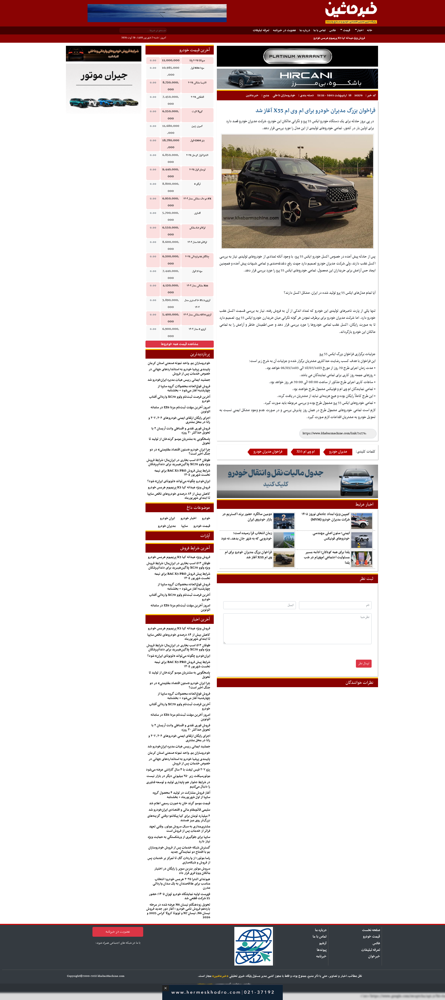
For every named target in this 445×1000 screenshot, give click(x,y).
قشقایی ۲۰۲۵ (197, 97)
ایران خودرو (167, 518)
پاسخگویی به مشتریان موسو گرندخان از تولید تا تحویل (179, 441)
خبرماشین (252, 95)
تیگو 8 (197, 184)
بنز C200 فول (197, 140)
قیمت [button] (346, 30)
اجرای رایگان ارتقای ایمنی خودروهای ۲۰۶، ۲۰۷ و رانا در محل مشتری (179, 420)
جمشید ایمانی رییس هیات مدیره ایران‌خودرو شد (179, 380)
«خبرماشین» (220, 976)
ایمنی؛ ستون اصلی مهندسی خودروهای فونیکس (331, 536)
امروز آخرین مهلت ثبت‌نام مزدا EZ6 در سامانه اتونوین (180, 410)
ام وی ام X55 (306, 452)
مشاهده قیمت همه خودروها (179, 344)
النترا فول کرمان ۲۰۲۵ (197, 155)
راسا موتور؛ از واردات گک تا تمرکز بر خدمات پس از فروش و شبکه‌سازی (179, 860)
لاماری (197, 213)
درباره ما (304, 30)
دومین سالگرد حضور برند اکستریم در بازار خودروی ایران (247, 517)
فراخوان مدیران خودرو (267, 452)
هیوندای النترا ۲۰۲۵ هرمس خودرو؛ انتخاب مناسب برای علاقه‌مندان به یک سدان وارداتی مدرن (181, 884)
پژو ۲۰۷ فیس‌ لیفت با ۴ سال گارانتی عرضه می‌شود (178, 770)
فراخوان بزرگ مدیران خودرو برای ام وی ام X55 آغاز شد (248, 555)
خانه (368, 30)
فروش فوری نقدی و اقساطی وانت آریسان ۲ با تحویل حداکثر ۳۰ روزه (180, 431)
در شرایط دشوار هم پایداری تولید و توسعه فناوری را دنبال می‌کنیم (178, 785)
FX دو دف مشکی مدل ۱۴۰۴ (197, 199)
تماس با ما (319, 30)
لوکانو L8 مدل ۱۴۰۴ (197, 242)
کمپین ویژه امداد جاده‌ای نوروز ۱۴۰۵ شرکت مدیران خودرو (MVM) (326, 517)
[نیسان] (297, 56)
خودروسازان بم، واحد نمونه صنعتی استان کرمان (179, 363)
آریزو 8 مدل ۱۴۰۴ (197, 329)
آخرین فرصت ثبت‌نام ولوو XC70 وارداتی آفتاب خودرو (179, 399)
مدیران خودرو (338, 452)
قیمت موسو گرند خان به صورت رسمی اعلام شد (179, 803)
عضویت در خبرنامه (284, 30)
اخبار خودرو (188, 518)
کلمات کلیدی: (365, 451)
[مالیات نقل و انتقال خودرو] (297, 481)
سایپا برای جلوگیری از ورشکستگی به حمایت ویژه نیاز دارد (179, 839)
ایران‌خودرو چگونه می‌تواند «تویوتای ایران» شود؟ (178, 481)
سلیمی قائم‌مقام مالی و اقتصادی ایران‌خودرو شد (179, 810)
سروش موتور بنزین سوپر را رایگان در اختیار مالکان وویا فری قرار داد (182, 871)
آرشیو (323, 943)
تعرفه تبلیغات (370, 950)
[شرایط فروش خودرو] (103, 53)
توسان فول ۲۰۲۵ (197, 169)
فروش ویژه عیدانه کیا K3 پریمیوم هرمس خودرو (339, 38)
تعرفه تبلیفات (261, 30)
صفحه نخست (371, 930)
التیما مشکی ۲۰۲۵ (197, 83)
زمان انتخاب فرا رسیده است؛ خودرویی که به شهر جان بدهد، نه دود (246, 536)
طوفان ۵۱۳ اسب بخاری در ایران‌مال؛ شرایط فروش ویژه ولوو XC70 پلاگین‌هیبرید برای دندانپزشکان (178, 462)
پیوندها (322, 950)
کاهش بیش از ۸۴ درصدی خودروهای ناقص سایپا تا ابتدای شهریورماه (178, 496)
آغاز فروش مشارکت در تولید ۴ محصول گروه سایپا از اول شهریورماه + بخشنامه (181, 795)
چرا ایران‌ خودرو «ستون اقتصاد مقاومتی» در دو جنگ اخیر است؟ (180, 452)
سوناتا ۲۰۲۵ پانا (197, 60)
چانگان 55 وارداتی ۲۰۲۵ (197, 256)
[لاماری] (297, 78)
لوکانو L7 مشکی (197, 228)
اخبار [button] (360, 30)
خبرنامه (321, 956)
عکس (332, 30)
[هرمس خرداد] (222, 991)
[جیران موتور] (103, 88)
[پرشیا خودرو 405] (157, 13)
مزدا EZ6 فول (197, 68)
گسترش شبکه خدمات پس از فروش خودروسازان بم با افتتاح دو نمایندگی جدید (179, 850)
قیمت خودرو (201, 526)
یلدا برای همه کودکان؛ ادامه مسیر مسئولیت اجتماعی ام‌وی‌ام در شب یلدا (327, 557)
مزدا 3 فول (197, 271)
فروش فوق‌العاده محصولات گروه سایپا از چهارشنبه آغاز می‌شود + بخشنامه (184, 389)
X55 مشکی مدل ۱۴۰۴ (197, 286)
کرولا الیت (197, 111)
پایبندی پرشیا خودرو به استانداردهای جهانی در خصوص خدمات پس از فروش (179, 372)
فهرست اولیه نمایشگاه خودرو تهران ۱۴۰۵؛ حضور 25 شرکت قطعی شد (179, 896)
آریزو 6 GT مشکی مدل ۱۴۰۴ (197, 315)
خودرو (206, 518)
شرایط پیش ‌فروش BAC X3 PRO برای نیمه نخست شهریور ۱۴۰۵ (182, 473)
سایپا (184, 526)
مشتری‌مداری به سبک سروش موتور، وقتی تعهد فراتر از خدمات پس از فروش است (179, 829)
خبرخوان (374, 956)
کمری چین (197, 126)
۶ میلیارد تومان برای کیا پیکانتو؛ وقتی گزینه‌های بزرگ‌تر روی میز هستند (178, 818)
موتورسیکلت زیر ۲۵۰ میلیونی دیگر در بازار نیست (178, 776)
